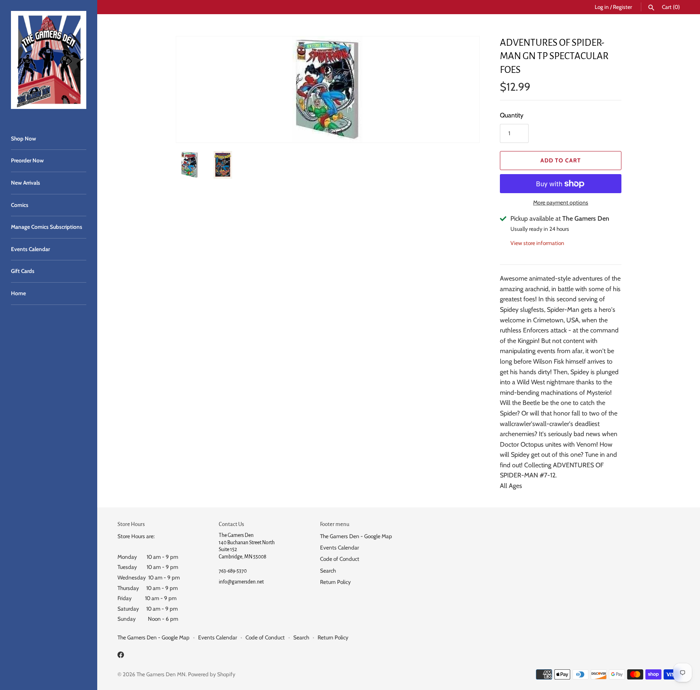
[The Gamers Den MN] (48, 60)
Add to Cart (560, 160)
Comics (19, 205)
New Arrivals (25, 182)
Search (328, 570)
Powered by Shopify (211, 674)
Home (18, 293)
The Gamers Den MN (161, 674)
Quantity (511, 115)
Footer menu (334, 524)
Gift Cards (22, 271)
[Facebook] (120, 656)
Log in (602, 7)
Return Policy (335, 582)
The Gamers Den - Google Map (356, 536)
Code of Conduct (339, 559)
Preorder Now (27, 160)
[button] (462, 89)
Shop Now (23, 138)
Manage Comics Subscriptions (46, 227)
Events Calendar (30, 249)
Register (622, 7)
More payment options (560, 202)
